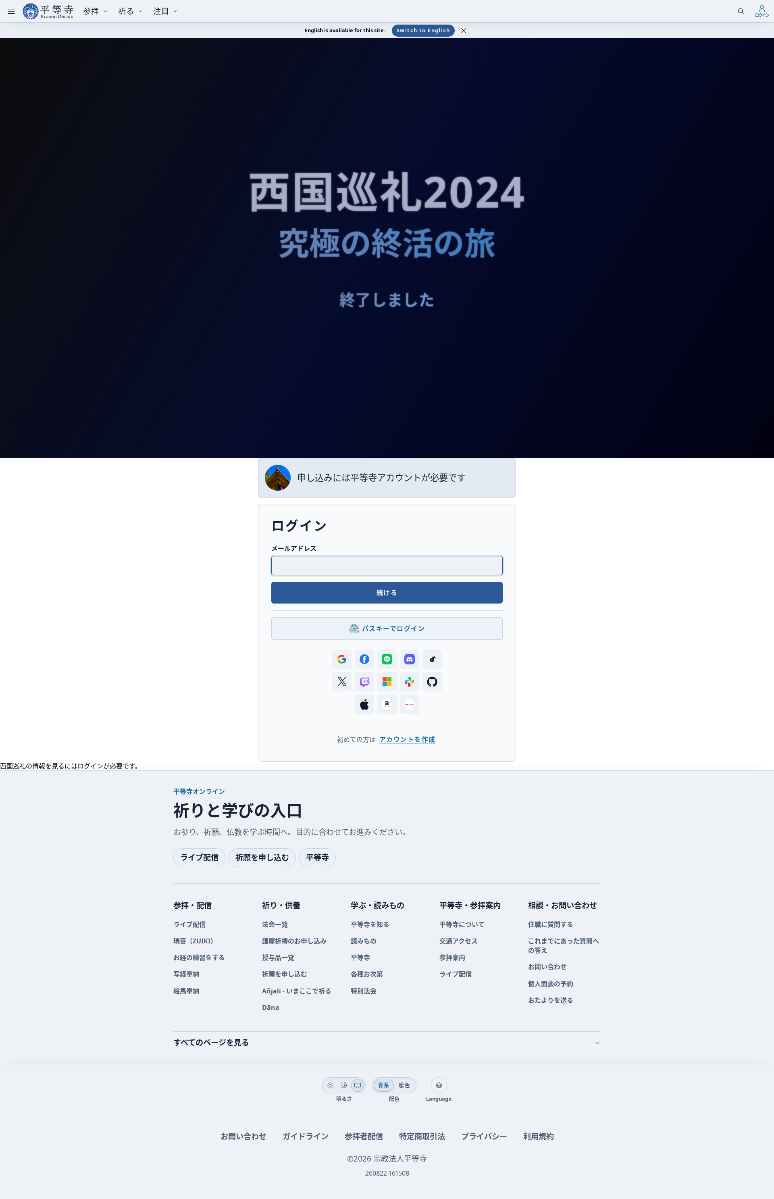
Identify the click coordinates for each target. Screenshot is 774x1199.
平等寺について (462, 924)
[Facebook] (364, 659)
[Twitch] (364, 681)
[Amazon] (387, 704)
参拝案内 (452, 957)
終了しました (387, 299)
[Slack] (409, 681)
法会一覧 (275, 924)
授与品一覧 (278, 957)
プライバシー (484, 1136)
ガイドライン (306, 1136)
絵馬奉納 (186, 991)
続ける (387, 592)
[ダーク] (343, 1085)
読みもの (364, 941)
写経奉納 (186, 974)
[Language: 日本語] (439, 1085)
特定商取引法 (422, 1136)
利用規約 (538, 1136)
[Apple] (364, 704)
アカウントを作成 (407, 739)
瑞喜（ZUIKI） (195, 941)
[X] (342, 681)
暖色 (404, 1085)
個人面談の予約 (550, 983)
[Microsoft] (387, 681)
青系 (384, 1085)
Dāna (270, 1007)
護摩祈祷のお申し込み (294, 941)
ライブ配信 (199, 857)
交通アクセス (458, 941)
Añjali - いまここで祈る (296, 991)
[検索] (741, 11)
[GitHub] (432, 681)
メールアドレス (293, 548)
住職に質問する (550, 924)
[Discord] (409, 659)
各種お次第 (367, 974)
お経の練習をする (199, 957)
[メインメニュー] (11, 11)
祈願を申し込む (262, 857)
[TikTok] (432, 659)
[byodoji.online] (48, 11)
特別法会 (364, 991)
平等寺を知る (370, 924)
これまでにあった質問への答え (563, 946)
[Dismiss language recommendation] (463, 30)
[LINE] (387, 659)
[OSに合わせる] (357, 1085)
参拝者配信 (364, 1136)
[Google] (342, 659)
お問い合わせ (547, 966)
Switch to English (423, 30)
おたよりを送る (550, 1000)
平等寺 (317, 857)
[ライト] (330, 1085)
